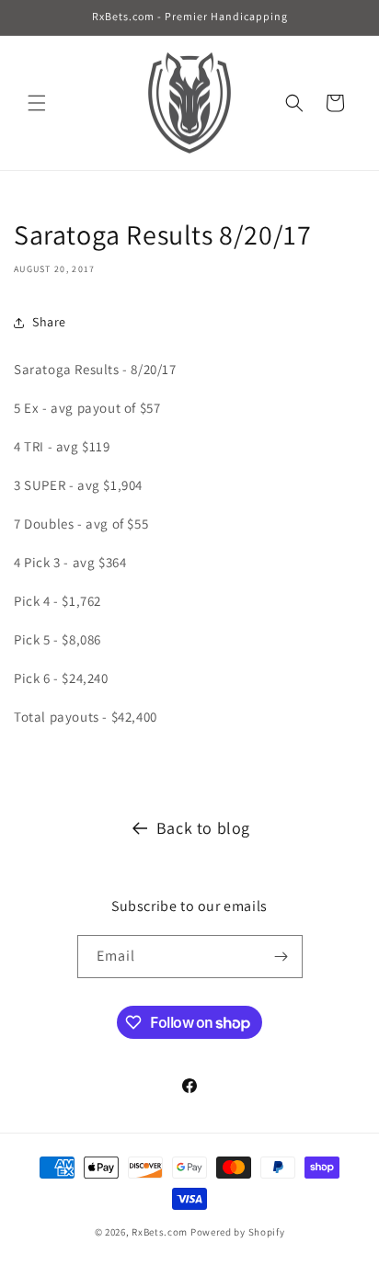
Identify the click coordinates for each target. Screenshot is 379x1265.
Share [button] (49, 321)
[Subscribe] (281, 956)
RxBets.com (160, 1231)
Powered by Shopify (237, 1231)
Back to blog (203, 827)
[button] (37, 103)
